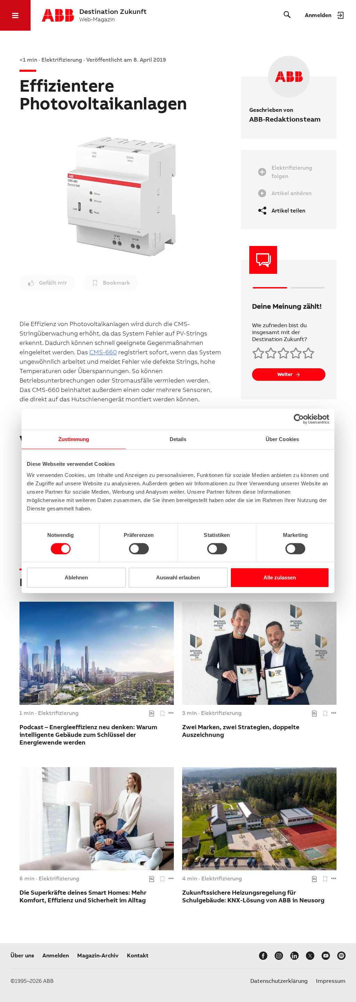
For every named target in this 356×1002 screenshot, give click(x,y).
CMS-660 (103, 352)
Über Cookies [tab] (282, 439)
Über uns (22, 955)
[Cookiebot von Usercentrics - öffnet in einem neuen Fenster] (298, 419)
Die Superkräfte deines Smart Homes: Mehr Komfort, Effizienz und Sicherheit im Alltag (82, 896)
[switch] (139, 548)
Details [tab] (178, 439)
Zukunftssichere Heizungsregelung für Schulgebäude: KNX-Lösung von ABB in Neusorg (253, 896)
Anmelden (55, 955)
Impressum (331, 981)
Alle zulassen (280, 577)
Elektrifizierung (58, 713)
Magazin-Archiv (98, 955)
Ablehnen (76, 577)
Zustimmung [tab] (73, 439)
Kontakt (137, 955)
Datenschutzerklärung (279, 981)
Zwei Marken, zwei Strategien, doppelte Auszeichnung (240, 731)
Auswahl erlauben (178, 577)
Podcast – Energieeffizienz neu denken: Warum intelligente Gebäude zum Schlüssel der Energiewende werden (88, 734)
